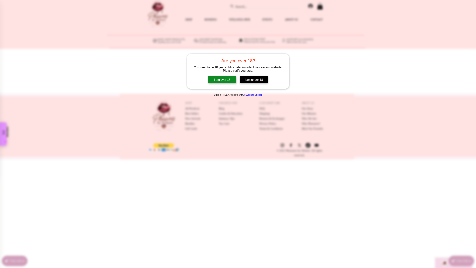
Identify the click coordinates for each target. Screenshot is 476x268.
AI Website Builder (252, 95)
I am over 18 (222, 79)
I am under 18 (254, 79)
